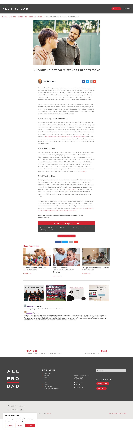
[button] (83, 81)
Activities (22, 17)
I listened (83, 171)
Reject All (20, 425)
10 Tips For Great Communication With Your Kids (95, 268)
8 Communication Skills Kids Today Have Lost (34, 268)
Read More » (27, 273)
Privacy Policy (113, 413)
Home (4, 17)
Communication (35, 17)
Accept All (30, 425)
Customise (10, 425)
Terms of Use (122, 413)
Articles (12, 17)
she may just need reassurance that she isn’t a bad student (65, 136)
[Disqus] (66, 323)
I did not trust (71, 189)
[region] (20, 421)
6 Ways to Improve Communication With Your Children (63, 269)
